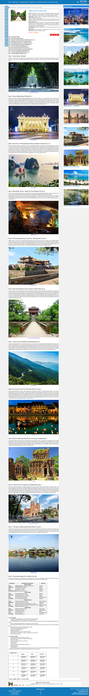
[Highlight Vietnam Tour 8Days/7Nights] (76, 55)
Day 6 (6, 24)
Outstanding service (40, 689)
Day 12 (6, 44)
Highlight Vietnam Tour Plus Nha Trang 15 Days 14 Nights (75, 42)
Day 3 (6, 14)
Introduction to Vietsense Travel (15, 690)
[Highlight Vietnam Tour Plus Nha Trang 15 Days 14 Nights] (76, 35)
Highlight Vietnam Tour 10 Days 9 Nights (71, 106)
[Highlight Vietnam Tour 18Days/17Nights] (76, 197)
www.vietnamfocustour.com (82, 694)
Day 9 (6, 34)
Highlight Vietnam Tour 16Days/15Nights (71, 166)
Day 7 (6, 27)
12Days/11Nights (25, 679)
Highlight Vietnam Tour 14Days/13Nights (71, 146)
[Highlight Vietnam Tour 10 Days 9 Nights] (76, 97)
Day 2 (6, 10)
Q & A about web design (15, 692)
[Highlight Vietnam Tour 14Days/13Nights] (76, 136)
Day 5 (6, 21)
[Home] (9, 7)
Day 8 (6, 31)
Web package (15, 693)
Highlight (14, 679)
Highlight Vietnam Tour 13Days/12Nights (71, 25)
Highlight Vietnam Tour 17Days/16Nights (71, 186)
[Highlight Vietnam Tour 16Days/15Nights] (76, 157)
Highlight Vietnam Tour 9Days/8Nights (71, 85)
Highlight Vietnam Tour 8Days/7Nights (71, 65)
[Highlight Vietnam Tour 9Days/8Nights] (76, 76)
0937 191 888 (83, 1)
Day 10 (6, 38)
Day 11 (6, 41)
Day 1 (6, 7)
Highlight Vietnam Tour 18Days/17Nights (71, 205)
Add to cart (54, 35)
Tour (21, 679)
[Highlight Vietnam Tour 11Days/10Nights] (76, 116)
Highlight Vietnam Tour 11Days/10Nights (71, 123)
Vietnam (18, 679)
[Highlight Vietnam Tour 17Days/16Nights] (76, 178)
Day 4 (6, 17)
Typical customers (15, 694)
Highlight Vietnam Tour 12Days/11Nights (35, 7)
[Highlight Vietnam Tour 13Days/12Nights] (76, 16)
